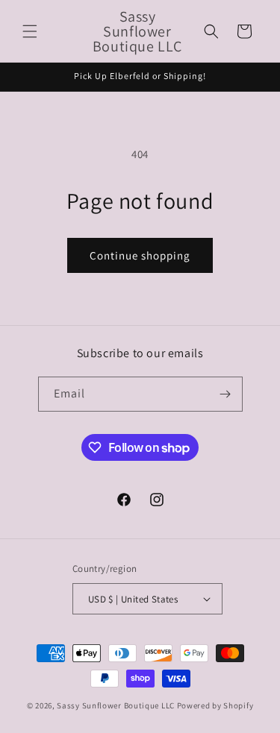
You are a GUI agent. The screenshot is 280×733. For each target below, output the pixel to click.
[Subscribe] (225, 394)
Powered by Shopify (215, 705)
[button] (29, 31)
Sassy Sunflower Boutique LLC (116, 705)
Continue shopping (140, 255)
